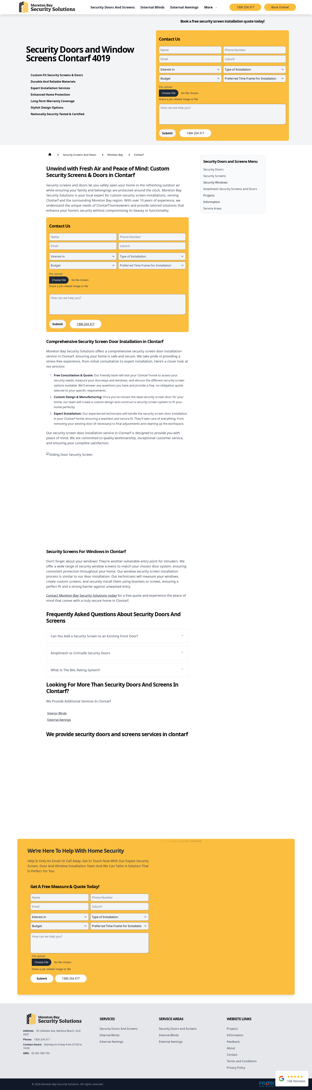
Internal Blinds (110, 1035)
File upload (165, 87)
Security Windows (215, 182)
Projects (208, 195)
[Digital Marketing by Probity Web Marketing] (269, 1084)
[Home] (47, 7)
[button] (117, 636)
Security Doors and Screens (178, 1029)
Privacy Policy (236, 1068)
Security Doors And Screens (119, 1029)
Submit (167, 133)
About (231, 1048)
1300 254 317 (245, 7)
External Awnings (59, 720)
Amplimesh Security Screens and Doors (230, 189)
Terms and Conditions (242, 1061)
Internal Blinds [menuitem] (152, 7)
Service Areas (212, 208)
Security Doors (213, 169)
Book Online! (280, 7)
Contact (232, 1055)
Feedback (233, 1042)
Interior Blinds (57, 713)
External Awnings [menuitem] (184, 7)
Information (211, 202)
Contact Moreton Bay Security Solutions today (81, 595)
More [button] (208, 7)
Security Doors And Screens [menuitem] (112, 7)
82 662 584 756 (40, 1053)
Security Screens (214, 176)
